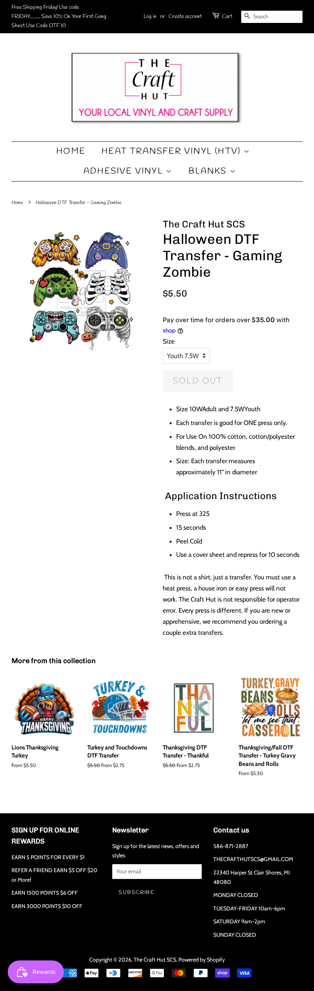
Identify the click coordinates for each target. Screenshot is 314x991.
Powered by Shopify (201, 959)
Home (70, 151)
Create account (185, 16)
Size (169, 341)
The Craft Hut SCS (155, 959)
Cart (227, 16)
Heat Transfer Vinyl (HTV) (172, 151)
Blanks (208, 171)
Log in (150, 16)
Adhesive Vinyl (124, 171)
